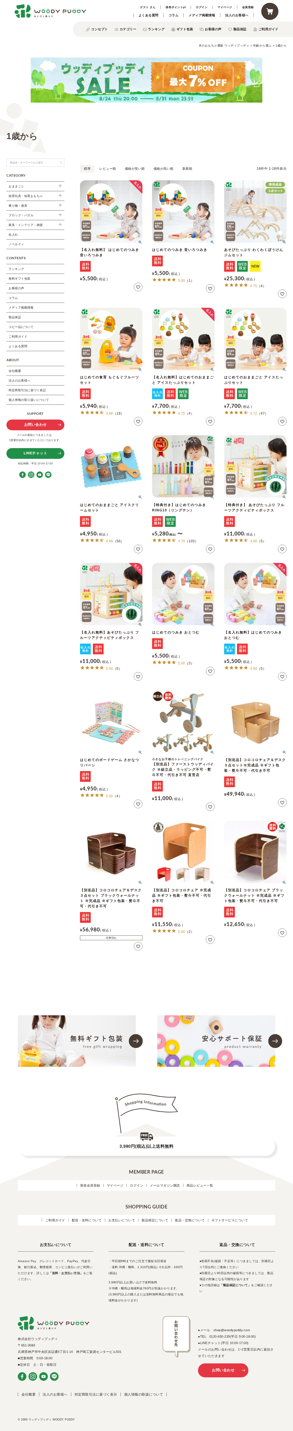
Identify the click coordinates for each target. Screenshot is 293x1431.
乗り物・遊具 (18, 205)
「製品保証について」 (235, 1285)
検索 (61, 162)
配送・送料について (87, 1220)
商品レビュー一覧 (200, 1185)
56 (118, 541)
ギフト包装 (185, 29)
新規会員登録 (90, 1185)
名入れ (13, 234)
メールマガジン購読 (165, 1185)
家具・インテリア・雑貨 (26, 225)
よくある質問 (149, 15)
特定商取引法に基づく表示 (96, 1394)
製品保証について (155, 1220)
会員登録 (248, 7)
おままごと (16, 186)
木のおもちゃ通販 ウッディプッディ (224, 45)
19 (118, 413)
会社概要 (15, 371)
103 (192, 541)
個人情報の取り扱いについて (29, 400)
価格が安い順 (135, 168)
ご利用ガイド (268, 29)
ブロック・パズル (21, 215)
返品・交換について (190, 1220)
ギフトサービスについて (229, 1220)
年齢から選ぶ (262, 45)
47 (263, 413)
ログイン (201, 7)
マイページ (224, 7)
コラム (174, 15)
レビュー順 (107, 168)
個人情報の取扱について (143, 1394)
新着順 (187, 168)
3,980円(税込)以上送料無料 (146, 1146)
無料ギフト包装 (19, 278)
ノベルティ (16, 244)
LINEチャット (35, 453)
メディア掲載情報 (202, 15)
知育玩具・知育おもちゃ (26, 196)
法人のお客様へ (237, 15)
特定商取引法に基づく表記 (27, 390)
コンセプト (99, 29)
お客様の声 (213, 29)
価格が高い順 (164, 168)
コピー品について (21, 327)
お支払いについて (121, 1220)
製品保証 (240, 29)
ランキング (156, 29)
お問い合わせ (35, 425)
